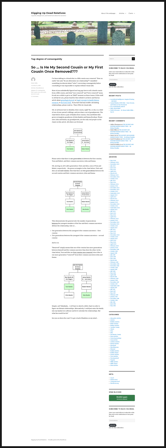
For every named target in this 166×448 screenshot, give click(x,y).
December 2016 (114, 298)
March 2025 (113, 173)
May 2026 (113, 160)
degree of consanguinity (38, 90)
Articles (121, 13)
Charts (130, 13)
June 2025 (113, 168)
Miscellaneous (40, 88)
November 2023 (114, 189)
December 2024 (114, 177)
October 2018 (114, 267)
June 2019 (113, 256)
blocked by (121, 398)
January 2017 (113, 296)
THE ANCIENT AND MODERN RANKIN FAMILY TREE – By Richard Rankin (121, 126)
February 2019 (114, 262)
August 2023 (113, 195)
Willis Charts (113, 363)
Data (111, 331)
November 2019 (114, 249)
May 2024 (113, 182)
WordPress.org (114, 383)
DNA (111, 332)
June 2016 (113, 304)
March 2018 (113, 276)
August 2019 (113, 253)
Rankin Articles (114, 351)
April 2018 (113, 275)
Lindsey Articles (115, 342)
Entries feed (113, 379)
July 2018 (112, 271)
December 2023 (114, 188)
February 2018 (114, 278)
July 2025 (113, 166)
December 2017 (114, 282)
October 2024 (114, 178)
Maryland (113, 345)
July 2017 (112, 289)
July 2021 (112, 229)
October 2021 (114, 226)
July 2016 (112, 302)
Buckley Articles (114, 322)
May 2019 (113, 258)
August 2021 (113, 227)
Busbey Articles (114, 325)
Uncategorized (114, 358)
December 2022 (114, 204)
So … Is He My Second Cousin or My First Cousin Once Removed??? (67, 69)
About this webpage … (109, 13)
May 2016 (113, 306)
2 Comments (34, 96)
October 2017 (113, 284)
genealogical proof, (68, 100)
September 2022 (115, 207)
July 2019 (112, 255)
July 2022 (113, 211)
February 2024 (114, 184)
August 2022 (113, 209)
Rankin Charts (114, 352)
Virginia (112, 360)
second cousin (35, 94)
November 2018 (114, 266)
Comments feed (115, 381)
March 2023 (113, 198)
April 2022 (113, 217)
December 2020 (114, 235)
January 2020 (114, 247)
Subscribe (112, 84)
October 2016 (114, 300)
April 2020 (113, 244)
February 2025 (114, 175)
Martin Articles (114, 343)
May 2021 (113, 233)
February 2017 (114, 295)
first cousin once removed (38, 92)
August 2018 (113, 269)
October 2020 (114, 237)
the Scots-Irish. (66, 102)
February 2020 (114, 246)
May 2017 (113, 293)
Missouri (112, 349)
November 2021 (114, 224)
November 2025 (114, 164)
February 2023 (114, 200)
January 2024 (114, 186)
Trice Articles (114, 356)
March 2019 (113, 260)
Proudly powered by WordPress (57, 440)
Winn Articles (114, 365)
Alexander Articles (115, 318)
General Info (114, 340)
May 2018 (113, 273)
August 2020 (113, 238)
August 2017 (113, 287)
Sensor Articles (114, 354)
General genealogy (115, 338)
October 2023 (114, 191)
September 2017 (114, 286)
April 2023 (113, 197)
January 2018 (114, 280)
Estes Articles (114, 336)
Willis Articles (114, 362)
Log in (112, 378)
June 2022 (113, 213)
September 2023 (115, 193)
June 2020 (113, 240)
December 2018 (114, 264)
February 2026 (114, 162)
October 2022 (114, 206)
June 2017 (113, 291)
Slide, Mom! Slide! (115, 108)
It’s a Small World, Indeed (117, 106)
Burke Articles (114, 323)
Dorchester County (115, 334)
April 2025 (113, 171)
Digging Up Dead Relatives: (48, 12)
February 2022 (114, 218)
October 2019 (114, 251)
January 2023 (114, 202)
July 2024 (113, 180)
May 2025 (113, 169)
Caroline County (114, 327)
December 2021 (114, 222)
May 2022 (113, 215)
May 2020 (113, 242)
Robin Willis (34, 83)
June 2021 (113, 231)
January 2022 (114, 220)
